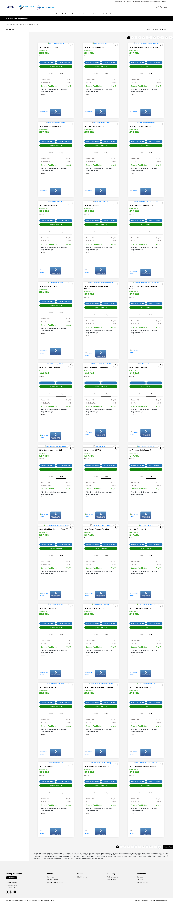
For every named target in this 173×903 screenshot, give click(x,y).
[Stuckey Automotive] (21, 7)
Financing (111, 874)
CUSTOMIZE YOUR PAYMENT (47, 62)
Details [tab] (51, 73)
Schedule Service (82, 877)
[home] (157, 7)
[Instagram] (164, 1)
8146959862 (135, 1)
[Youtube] (166, 1)
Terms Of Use (27, 900)
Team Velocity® (144, 900)
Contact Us (12, 878)
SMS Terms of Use (142, 882)
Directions (140, 879)
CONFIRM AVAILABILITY (64, 62)
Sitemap (34, 900)
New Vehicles (50, 877)
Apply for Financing (112, 877)
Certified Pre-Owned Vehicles (55, 882)
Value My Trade (111, 879)
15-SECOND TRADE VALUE (56, 66)
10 (162, 37)
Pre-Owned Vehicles (52, 879)
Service (80, 874)
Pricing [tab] (61, 73)
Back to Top (168, 847)
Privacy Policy (19, 900)
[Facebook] (163, 1)
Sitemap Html (39, 900)
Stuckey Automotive (11, 900)
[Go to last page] (171, 37)
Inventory (50, 874)
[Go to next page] (166, 37)
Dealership (141, 874)
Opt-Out (52, 900)
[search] (161, 7)
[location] (159, 7)
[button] (70, 45)
